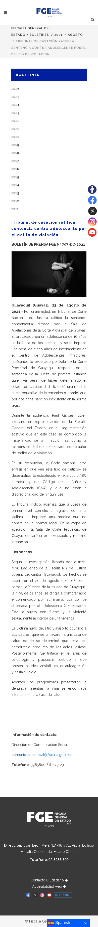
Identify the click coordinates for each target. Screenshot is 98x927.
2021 (58, 35)
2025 (15, 97)
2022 (15, 121)
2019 (15, 145)
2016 (15, 169)
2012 (15, 201)
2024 (15, 105)
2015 (15, 177)
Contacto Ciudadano (47, 880)
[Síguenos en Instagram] (92, 225)
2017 (15, 161)
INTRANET (63, 894)
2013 (15, 193)
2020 (15, 137)
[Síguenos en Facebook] (92, 203)
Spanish (62, 922)
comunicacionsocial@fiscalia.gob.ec (41, 755)
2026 (15, 89)
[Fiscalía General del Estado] (49, 13)
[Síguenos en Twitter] (92, 214)
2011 (15, 209)
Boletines (39, 35)
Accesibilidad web (47, 886)
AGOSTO (75, 35)
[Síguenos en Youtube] (92, 235)
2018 (15, 153)
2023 (15, 113)
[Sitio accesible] (92, 193)
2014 (15, 185)
